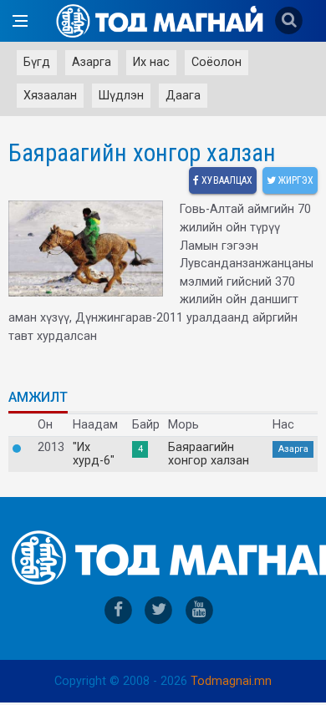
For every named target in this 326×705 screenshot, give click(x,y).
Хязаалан (50, 96)
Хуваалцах (225, 180)
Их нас (151, 62)
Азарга (91, 62)
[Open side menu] (20, 21)
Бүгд (36, 62)
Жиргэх (294, 180)
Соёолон (216, 62)
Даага (183, 96)
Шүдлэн (121, 96)
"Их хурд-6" (94, 454)
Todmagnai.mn (231, 681)
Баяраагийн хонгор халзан (208, 454)
